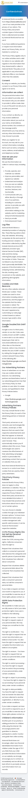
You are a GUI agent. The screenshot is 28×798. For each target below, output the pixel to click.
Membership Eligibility (14, 786)
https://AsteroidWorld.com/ (16, 22)
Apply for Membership (8, 790)
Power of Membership (19, 788)
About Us (9, 788)
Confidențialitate (20, 780)
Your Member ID (6, 781)
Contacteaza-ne (19, 790)
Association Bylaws (7, 785)
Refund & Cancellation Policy (13, 783)
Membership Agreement (8, 780)
